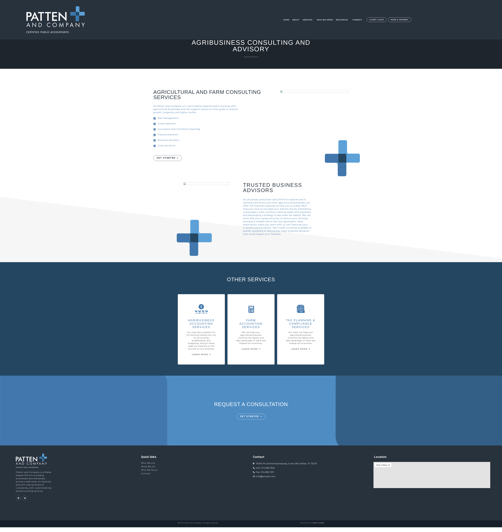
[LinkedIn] (18, 498)
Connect (357, 20)
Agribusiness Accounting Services (201, 324)
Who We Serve (325, 20)
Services (307, 20)
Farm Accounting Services (251, 324)
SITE (302, 523)
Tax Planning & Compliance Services (300, 324)
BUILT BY (314, 523)
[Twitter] (25, 498)
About (296, 20)
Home (286, 20)
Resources (342, 20)
